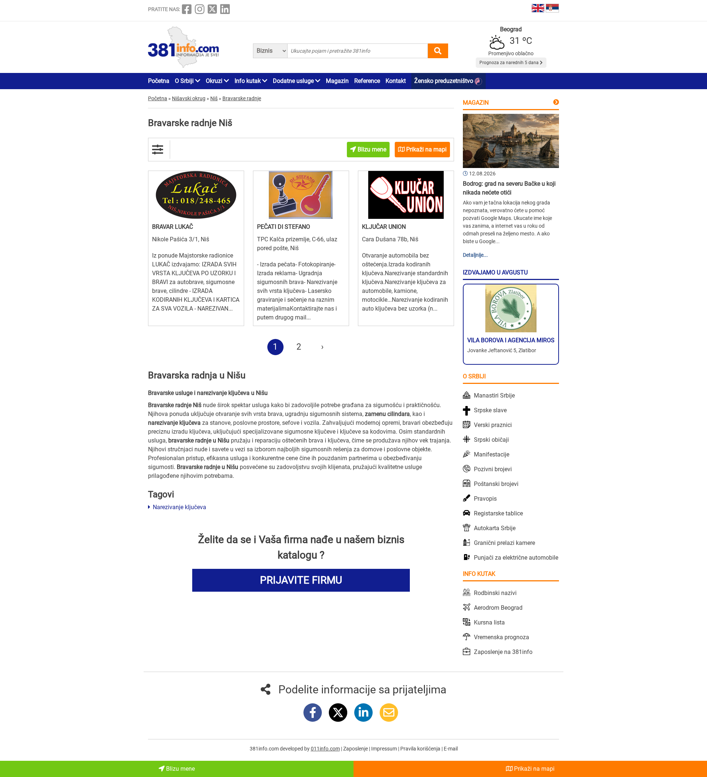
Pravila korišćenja (421, 749)
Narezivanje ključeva (178, 507)
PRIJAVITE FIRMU (301, 580)
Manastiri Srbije (494, 395)
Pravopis (485, 498)
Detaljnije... (475, 255)
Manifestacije (491, 454)
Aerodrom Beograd (498, 607)
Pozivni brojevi (493, 469)
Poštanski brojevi (496, 483)
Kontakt (396, 80)
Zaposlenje (356, 749)
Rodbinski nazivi (495, 592)
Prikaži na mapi (534, 768)
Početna (158, 80)
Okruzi (215, 80)
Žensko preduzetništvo (444, 80)
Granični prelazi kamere (504, 542)
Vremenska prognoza (501, 637)
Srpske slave (490, 410)
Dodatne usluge (294, 80)
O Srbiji (185, 80)
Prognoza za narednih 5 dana (509, 62)
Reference (367, 80)
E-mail (451, 749)
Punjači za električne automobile (516, 557)
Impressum (384, 749)
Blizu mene (180, 768)
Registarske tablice (498, 513)
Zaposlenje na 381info (503, 651)
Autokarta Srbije (495, 528)
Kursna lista (489, 622)
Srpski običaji (491, 439)
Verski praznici (493, 424)
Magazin (337, 80)
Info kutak (248, 80)
